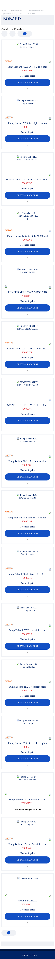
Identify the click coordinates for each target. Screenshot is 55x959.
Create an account (27, 82)
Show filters (29, 955)
